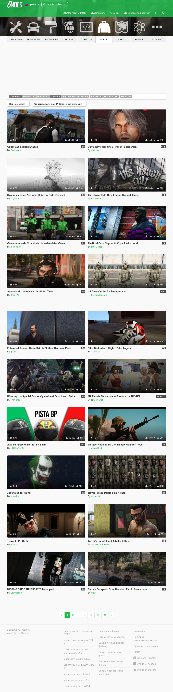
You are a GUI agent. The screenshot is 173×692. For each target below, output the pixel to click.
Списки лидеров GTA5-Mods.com (111, 672)
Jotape (14, 544)
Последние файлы (108, 630)
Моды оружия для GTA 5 (77, 658)
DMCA (136, 652)
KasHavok (96, 198)
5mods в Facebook (146, 663)
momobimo (16, 246)
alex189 (95, 150)
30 (98, 615)
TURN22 (95, 351)
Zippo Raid (96, 448)
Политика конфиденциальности (145, 638)
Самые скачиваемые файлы (110, 653)
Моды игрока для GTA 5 (77, 674)
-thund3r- (15, 496)
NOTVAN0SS (17, 448)
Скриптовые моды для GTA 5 (79, 666)
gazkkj (14, 351)
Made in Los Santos (18, 633)
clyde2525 (96, 496)
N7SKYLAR (97, 399)
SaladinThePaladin (100, 544)
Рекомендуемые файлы (111, 636)
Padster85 (16, 150)
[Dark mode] (156, 12)
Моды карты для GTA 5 (76, 680)
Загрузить (99, 12)
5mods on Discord (146, 669)
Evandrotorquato (99, 294)
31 (105, 615)
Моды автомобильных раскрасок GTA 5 (76, 651)
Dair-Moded (96, 246)
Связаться (139, 630)
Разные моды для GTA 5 (77, 685)
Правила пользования (145, 646)
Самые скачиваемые (58, 103)
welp (93, 592)
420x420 (15, 294)
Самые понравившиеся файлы (111, 644)
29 (91, 615)
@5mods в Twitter (146, 658)
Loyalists (15, 198)
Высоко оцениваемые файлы (110, 663)
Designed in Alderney (18, 629)
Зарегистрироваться (138, 12)
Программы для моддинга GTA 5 (78, 632)
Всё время (17, 103)
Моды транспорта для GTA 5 (78, 641)
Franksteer (16, 399)
